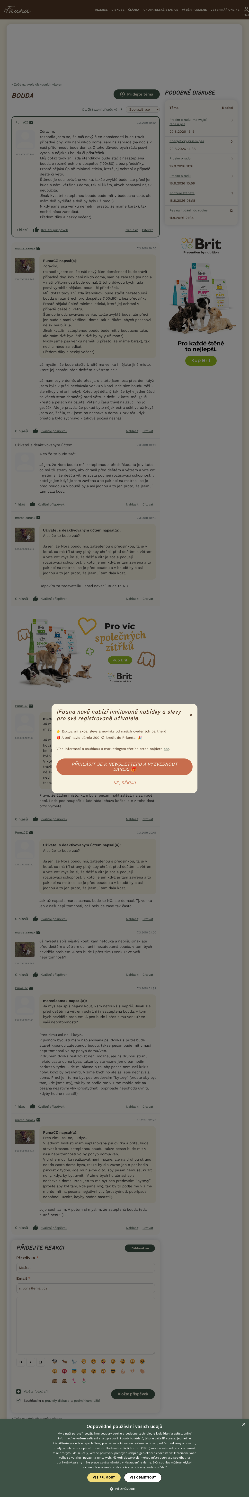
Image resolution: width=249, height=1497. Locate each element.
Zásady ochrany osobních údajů (145, 1467)
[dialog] (124, 1458)
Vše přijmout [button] (104, 1477)
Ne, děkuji (124, 783)
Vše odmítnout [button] (143, 1477)
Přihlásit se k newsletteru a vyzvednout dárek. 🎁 (124, 767)
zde (166, 749)
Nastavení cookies (108, 1467)
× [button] (243, 1424)
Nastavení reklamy (137, 1462)
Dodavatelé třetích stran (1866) (128, 1448)
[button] (124, 1488)
